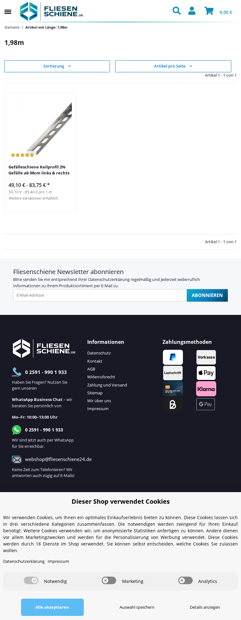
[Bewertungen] (22, 155)
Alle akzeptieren (52, 607)
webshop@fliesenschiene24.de (58, 459)
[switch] (31, 580)
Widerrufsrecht (101, 377)
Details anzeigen (205, 607)
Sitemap (95, 393)
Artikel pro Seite (169, 66)
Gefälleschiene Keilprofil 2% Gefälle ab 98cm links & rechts (38, 170)
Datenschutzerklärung (109, 279)
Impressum (98, 408)
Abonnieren (207, 295)
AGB (91, 369)
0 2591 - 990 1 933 (46, 372)
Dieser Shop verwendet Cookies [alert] (121, 501)
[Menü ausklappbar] (7, 5)
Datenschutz (99, 353)
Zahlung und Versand (107, 385)
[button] (178, 11)
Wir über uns (99, 400)
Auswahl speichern (137, 607)
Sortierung (53, 66)
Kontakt (94, 361)
